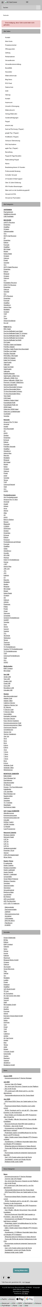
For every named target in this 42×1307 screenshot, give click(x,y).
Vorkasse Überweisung (13, 141)
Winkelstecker (8, 770)
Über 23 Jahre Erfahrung (13, 183)
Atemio (6, 511)
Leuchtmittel (8, 895)
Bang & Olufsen (9, 520)
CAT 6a (6, 842)
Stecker (6, 853)
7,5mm (6, 759)
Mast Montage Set (10, 794)
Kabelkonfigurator (10, 374)
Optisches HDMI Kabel (11, 409)
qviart (6, 476)
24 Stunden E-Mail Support (14, 179)
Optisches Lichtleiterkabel (12, 412)
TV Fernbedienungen (10, 651)
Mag (5, 1043)
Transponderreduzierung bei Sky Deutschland (19, 1095)
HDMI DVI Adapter (10, 358)
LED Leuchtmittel (9, 899)
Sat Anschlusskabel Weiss (12, 389)
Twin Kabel (7, 396)
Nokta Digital (8, 254)
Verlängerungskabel (10, 848)
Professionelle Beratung (13, 171)
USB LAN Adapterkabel (11, 855)
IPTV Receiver (8, 296)
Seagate (6, 998)
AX (4, 238)
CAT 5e (6, 839)
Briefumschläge (9, 892)
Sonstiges (7, 800)
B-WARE (7, 925)
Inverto (6, 953)
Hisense (6, 558)
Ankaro (6, 506)
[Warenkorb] (38, 2)
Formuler (7, 245)
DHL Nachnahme (11, 144)
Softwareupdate (9, 231)
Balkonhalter (8, 776)
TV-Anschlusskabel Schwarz (13, 391)
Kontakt (7, 37)
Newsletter (8, 72)
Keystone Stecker (9, 719)
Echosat (6, 440)
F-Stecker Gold (8, 710)
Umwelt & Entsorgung (12, 106)
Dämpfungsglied (9, 783)
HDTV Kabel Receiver (11, 267)
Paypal (7, 122)
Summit (6, 629)
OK (5, 598)
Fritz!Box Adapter (9, 347)
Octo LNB (7, 686)
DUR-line (7, 1022)
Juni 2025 (7, 1099)
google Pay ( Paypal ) (12, 133)
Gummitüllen (8, 714)
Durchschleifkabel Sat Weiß (13, 340)
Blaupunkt (7, 524)
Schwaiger (7, 616)
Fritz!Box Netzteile (10, 354)
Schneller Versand (11, 175)
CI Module (7, 827)
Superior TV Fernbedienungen (14, 649)
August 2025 (8, 1076)
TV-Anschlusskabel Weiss (12, 394)
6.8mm (6, 748)
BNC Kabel (7, 329)
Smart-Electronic (9, 969)
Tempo (6, 480)
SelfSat (6, 973)
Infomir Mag (8, 307)
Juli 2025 (7, 1082)
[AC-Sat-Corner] (11, 2)
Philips (6, 607)
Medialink (7, 309)
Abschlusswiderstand (11, 696)
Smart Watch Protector (11, 879)
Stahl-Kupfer (8, 362)
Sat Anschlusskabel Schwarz (13, 387)
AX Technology (9, 994)
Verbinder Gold (9, 765)
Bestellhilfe (9, 68)
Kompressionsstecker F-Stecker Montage (18, 1078)
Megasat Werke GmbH (11, 960)
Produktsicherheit (11, 45)
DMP (5, 1002)
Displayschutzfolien (10, 868)
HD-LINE (6, 555)
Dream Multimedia (10, 938)
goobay (6, 1036)
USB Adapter (8, 918)
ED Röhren (7, 897)
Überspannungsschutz (12, 914)
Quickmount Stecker (10, 727)
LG (4, 578)
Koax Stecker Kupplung (11, 721)
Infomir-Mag (8, 453)
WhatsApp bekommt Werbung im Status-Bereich (20, 1146)
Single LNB (7, 677)
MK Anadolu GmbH (10, 1005)
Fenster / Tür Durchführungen (14, 787)
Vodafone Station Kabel (11, 400)
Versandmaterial (9, 890)
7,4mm (6, 756)
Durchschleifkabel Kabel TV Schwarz (16, 333)
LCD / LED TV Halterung (11, 903)
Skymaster (7, 967)
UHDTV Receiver (9, 222)
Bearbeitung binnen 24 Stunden (16, 167)
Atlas (5, 513)
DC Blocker (7, 707)
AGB (6, 91)
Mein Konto (9, 41)
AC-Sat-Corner (8, 1038)
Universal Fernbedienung (12, 656)
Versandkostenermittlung (13, 64)
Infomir (6, 1014)
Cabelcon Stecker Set (10, 705)
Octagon (6, 229)
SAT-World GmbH (10, 989)
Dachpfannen (8, 780)
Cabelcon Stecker (9, 703)
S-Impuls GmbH (9, 1052)
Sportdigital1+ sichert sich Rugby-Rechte (18, 1159)
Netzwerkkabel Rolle (10, 385)
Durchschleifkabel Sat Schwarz (14, 338)
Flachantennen (8, 212)
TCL (5, 633)
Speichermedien (9, 886)
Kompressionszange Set (12, 818)
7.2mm (6, 752)
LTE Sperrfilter (8, 792)
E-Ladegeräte (8, 863)
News (6, 1174)
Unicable (6, 820)
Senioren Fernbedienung (12, 618)
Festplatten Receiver (10, 283)
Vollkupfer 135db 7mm (11, 378)
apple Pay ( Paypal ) (11, 148)
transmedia (7, 1054)
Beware (6, 522)
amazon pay (9, 125)
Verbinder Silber (9, 768)
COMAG (6, 526)
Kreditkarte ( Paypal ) (12, 137)
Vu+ (5, 976)
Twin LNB (7, 679)
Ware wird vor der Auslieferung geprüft (18, 190)
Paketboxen (8, 923)
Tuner (6, 318)
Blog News (8, 80)
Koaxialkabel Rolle (10, 403)
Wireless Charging (10, 881)
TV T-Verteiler (8, 803)
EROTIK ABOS (9, 921)
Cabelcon (7, 1034)
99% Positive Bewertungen (14, 186)
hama (5, 949)
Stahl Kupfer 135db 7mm (12, 376)
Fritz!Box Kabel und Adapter (13, 345)
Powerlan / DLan (9, 850)
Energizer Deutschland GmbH (13, 1016)
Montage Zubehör (10, 835)
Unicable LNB (8, 690)
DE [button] (26, 2)
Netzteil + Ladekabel (10, 874)
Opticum (6, 258)
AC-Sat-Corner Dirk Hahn (12, 996)
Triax (5, 971)
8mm (5, 761)
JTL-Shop (25, 1294)
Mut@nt (6, 1009)
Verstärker (8, 916)
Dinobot (6, 435)
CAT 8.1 (6, 846)
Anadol (6, 427)
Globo (6, 549)
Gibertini (6, 947)
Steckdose (7, 888)
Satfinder (7, 912)
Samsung (7, 613)
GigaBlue (7, 227)
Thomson (7, 642)
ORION (6, 602)
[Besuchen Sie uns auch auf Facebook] (4, 1278)
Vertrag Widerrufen (11, 114)
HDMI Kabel (8, 407)
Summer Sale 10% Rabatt (13, 1084)
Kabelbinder (8, 789)
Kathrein (6, 575)
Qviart (6, 611)
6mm (5, 743)
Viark (5, 487)
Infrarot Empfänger (10, 321)
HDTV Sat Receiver (10, 236)
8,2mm (6, 763)
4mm (5, 739)
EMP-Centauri (8, 944)
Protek (6, 260)
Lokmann (7, 1018)
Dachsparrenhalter (10, 910)
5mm (5, 741)
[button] (32, 2)
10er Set (6, 736)
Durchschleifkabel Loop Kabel (14, 331)
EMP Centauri (8, 668)
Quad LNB (7, 683)
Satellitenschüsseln (10, 214)
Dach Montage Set (10, 778)
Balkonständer (9, 907)
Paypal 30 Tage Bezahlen (13, 156)
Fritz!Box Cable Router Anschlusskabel (16, 349)
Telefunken (7, 638)
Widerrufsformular (11, 76)
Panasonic (7, 604)
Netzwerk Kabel (9, 837)
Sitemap (8, 95)
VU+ (5, 234)
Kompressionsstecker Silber (13, 725)
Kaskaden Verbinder (10, 716)
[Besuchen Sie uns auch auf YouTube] (9, 1278)
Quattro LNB (8, 681)
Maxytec (6, 455)
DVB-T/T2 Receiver (10, 285)
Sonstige (6, 263)
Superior (6, 631)
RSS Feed (8, 83)
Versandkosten (10, 60)
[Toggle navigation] (3, 1)
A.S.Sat (6, 1007)
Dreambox (7, 225)
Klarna (7, 164)
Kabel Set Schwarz (10, 360)
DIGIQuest (7, 529)
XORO (6, 491)
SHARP (6, 620)
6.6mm (6, 745)
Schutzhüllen (8, 877)
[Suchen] (38, 7)
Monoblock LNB (9, 688)
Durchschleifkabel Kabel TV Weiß (15, 336)
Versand (26, 1282)
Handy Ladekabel (9, 870)
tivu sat (6, 323)
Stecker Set (7, 732)
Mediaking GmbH (9, 1065)
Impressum (9, 102)
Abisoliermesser (9, 813)
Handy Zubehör (9, 865)
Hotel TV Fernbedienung (12, 560)
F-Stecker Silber (9, 712)
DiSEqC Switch (8, 822)
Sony (5, 625)
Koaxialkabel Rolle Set (11, 405)
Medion (6, 584)
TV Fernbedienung (10, 647)
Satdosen (7, 798)
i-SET (5, 564)
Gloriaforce (7, 305)
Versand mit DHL (11, 194)
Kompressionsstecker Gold (13, 723)
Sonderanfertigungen (12, 118)
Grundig (6, 553)
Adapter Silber (8, 701)
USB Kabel (7, 398)
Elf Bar (6, 940)
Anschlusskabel (9, 429)
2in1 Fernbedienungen (11, 497)
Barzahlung (9, 152)
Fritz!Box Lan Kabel (10, 351)
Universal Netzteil (9, 485)
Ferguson (7, 540)
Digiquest (7, 985)
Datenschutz (9, 87)
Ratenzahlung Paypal (12, 160)
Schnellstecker (8, 730)
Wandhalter (7, 805)
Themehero (25, 1292)
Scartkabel (7, 414)
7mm (5, 750)
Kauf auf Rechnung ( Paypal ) (14, 129)
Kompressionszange (10, 815)
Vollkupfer (7, 365)
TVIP (5, 314)
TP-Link (6, 991)
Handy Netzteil (8, 872)
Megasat (6, 274)
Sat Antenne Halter (10, 807)
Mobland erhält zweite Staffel (14, 1162)
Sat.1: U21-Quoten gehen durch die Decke (18, 1157)
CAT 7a (6, 844)
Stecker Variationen (10, 734)
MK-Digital (7, 249)
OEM (5, 1047)
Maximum (7, 958)
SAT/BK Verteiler (9, 824)
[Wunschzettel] (35, 2)
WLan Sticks (8, 857)
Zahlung (8, 53)
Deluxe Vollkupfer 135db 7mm (14, 380)
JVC (5, 573)
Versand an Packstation (13, 198)
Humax (6, 562)
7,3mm (6, 754)
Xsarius (6, 1056)
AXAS (5, 433)
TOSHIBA (7, 645)
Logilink (6, 980)
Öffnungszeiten (10, 49)
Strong (6, 627)
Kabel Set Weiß (9, 367)
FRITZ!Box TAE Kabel (10, 356)
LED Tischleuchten (10, 901)
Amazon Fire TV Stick (11, 422)
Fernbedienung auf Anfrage (13, 542)
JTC (5, 571)
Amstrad (6, 424)
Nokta (6, 467)
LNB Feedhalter (9, 216)
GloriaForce (7, 551)
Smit (5, 1025)
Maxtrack (7, 1058)
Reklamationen (10, 57)
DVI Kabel (7, 342)
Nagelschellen (8, 796)
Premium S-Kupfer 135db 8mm (14, 382)
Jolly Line (7, 569)
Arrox (5, 508)
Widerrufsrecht (10, 110)
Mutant (6, 251)
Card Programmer (10, 829)
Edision (6, 243)
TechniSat (7, 636)
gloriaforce (7, 1063)
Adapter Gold (8, 698)
